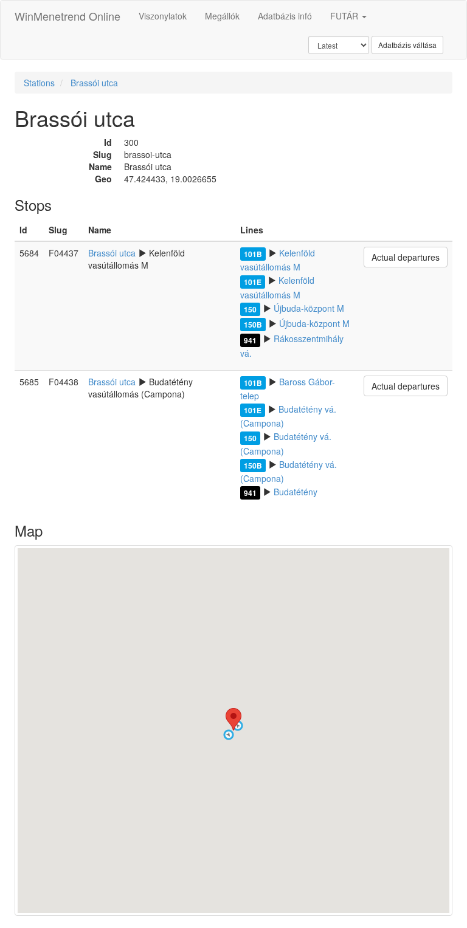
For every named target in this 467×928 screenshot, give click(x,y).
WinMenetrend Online (67, 16)
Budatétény (295, 492)
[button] (228, 734)
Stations (39, 83)
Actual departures (406, 257)
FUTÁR (345, 16)
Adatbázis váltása (407, 45)
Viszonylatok (163, 16)
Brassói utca (94, 83)
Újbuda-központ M (309, 308)
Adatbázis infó (285, 16)
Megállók (222, 16)
